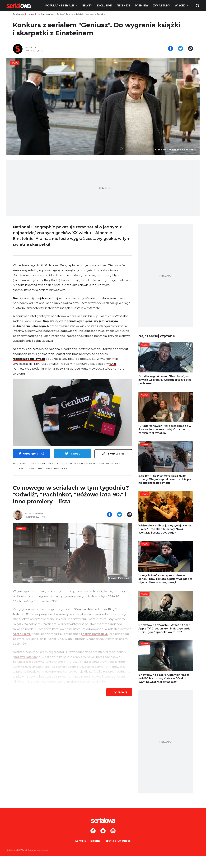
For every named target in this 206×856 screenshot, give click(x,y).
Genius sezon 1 (37, 463)
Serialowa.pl (18, 14)
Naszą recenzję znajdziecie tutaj (35, 298)
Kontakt (80, 840)
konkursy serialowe (98, 463)
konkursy (79, 463)
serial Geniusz (52, 468)
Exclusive (104, 5)
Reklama (94, 840)
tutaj (112, 363)
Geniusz (50, 463)
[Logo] (18, 5)
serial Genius (35, 468)
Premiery (141, 5)
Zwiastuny (161, 5)
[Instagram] (113, 831)
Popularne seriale (59, 5)
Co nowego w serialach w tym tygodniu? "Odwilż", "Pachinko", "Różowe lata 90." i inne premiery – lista (71, 494)
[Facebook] (93, 831)
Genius (24, 463)
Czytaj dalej (119, 692)
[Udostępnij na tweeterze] (180, 49)
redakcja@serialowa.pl (29, 358)
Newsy (87, 5)
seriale (65, 468)
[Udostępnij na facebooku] (170, 49)
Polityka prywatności (117, 840)
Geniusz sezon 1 (64, 463)
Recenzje (123, 5)
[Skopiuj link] (190, 49)
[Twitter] (103, 831)
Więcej (180, 5)
